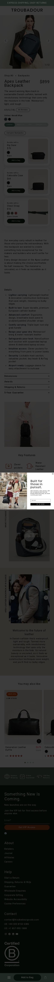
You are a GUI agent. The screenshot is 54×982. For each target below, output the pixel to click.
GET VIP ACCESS (40, 504)
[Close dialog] (52, 473)
